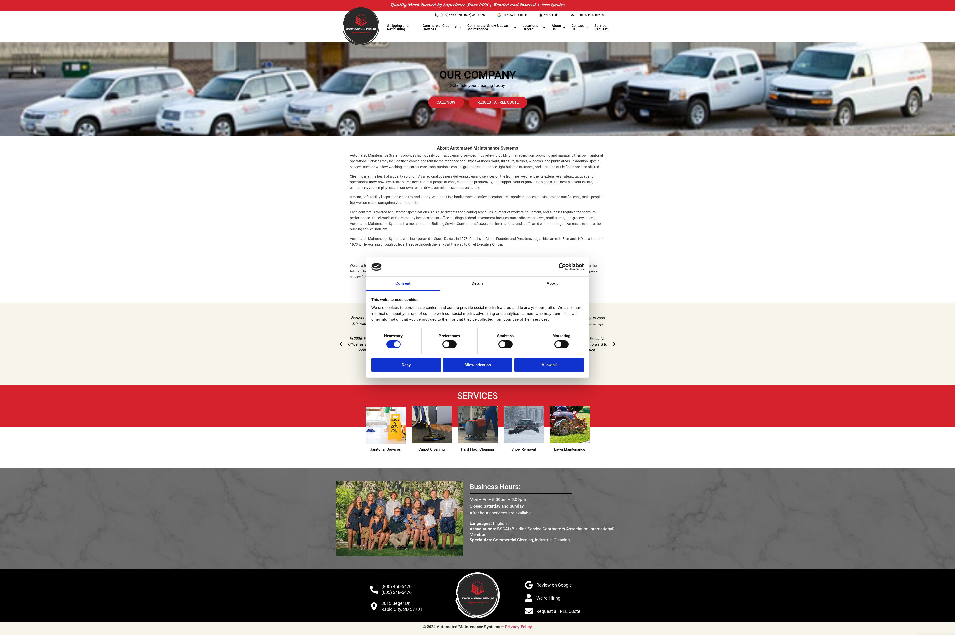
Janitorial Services (385, 449)
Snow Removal (523, 449)
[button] (341, 344)
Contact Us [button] (578, 27)
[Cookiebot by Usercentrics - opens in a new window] (562, 267)
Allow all (549, 365)
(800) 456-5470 (452, 15)
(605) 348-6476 (474, 15)
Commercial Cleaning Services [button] (440, 27)
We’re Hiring (552, 15)
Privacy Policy (518, 626)
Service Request (601, 27)
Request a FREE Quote (558, 611)
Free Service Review (591, 15)
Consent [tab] (402, 283)
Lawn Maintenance (569, 449)
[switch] (449, 344)
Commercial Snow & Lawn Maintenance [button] (487, 27)
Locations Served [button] (530, 27)
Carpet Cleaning (431, 449)
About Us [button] (556, 27)
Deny (406, 365)
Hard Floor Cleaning (477, 449)
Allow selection (477, 365)
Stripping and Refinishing (398, 27)
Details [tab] (478, 283)
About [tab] (552, 283)
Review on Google (515, 15)
